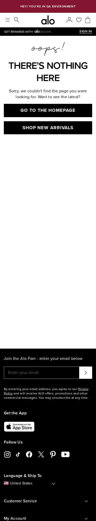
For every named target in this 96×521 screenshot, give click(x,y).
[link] (41, 31)
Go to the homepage (47, 110)
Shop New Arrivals (48, 127)
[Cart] (87, 20)
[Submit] (85, 373)
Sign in (85, 31)
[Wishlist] (78, 20)
